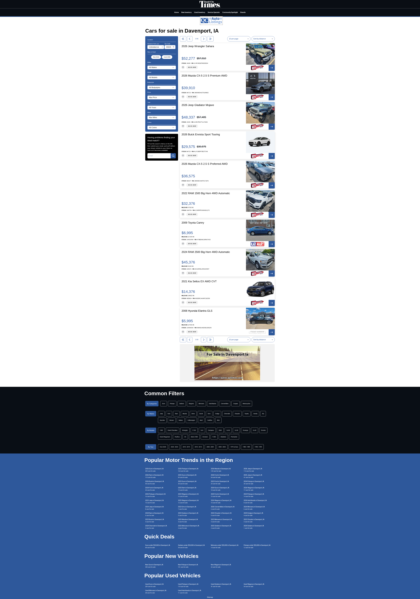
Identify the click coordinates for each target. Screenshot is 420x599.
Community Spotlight (230, 12)
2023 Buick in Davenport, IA (154, 521)
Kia (263, 413)
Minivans (201, 403)
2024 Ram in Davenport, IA (154, 514)
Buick (201, 413)
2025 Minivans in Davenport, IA (188, 527)
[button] (249, 230)
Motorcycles (246, 403)
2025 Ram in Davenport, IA (187, 489)
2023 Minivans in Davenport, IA (221, 521)
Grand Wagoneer (165, 437)
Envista (263, 430)
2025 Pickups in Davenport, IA (155, 495)
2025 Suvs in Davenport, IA (187, 476)
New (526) (156, 57)
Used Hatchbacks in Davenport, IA (189, 592)
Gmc (209, 413)
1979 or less (234, 447)
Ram (176, 413)
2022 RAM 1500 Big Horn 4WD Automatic (206, 193)
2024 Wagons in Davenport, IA (221, 502)
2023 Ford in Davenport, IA (220, 482)
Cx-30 (254, 430)
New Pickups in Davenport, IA (188, 566)
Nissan (172, 420)
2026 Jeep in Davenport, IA (253, 470)
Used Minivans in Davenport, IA (155, 592)
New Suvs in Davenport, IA (154, 566)
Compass (211, 430)
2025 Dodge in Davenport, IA (253, 514)
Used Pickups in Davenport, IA (188, 585)
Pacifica (177, 437)
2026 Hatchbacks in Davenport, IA (255, 502)
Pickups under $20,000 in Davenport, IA (257, 546)
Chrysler (237, 413)
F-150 (194, 430)
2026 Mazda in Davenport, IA (221, 470)
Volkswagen (191, 420)
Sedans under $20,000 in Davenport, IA (191, 546)
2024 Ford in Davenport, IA (154, 489)
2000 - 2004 (222, 447)
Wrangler (185, 430)
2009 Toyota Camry (193, 222)
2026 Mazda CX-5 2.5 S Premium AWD (204, 75)
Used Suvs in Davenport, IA (154, 585)
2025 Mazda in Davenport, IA (188, 521)
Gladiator (223, 437)
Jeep (161, 413)
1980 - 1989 (246, 447)
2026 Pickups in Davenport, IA (188, 470)
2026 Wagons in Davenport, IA (254, 489)
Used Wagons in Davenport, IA (254, 585)
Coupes (235, 403)
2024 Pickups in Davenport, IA (254, 482)
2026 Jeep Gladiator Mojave (198, 105)
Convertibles (224, 403)
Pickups (172, 403)
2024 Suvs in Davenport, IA (220, 489)
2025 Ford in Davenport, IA (220, 495)
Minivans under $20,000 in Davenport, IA (224, 546)
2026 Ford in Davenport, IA (220, 476)
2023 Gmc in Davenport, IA (187, 508)
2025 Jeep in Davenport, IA (253, 476)
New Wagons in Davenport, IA (221, 566)
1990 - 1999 (258, 447)
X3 (185, 437)
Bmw (193, 413)
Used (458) (167, 57)
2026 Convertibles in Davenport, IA (222, 508)
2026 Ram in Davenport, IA (154, 476)
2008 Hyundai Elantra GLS (197, 311)
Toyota (247, 413)
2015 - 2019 (186, 447)
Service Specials (214, 12)
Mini (218, 420)
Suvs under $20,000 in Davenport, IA (157, 546)
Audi (201, 420)
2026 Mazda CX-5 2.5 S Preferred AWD (205, 164)
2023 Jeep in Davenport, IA (154, 502)
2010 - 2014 (198, 447)
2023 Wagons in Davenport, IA (188, 495)
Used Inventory (199, 12)
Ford (169, 413)
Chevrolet (227, 413)
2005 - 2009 (210, 447)
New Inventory (186, 12)
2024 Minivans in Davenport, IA (254, 508)
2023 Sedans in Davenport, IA (188, 514)
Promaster (234, 437)
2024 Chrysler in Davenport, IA (221, 514)
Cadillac (209, 420)
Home (176, 12)
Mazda (185, 413)
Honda (255, 413)
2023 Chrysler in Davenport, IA (254, 521)
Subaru (181, 420)
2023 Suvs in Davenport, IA (187, 482)
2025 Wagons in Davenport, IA (188, 502)
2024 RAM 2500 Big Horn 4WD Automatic (206, 252)
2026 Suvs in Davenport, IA (154, 470)
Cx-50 (228, 430)
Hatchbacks (212, 403)
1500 (161, 430)
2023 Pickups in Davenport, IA (254, 495)
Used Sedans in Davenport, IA (221, 585)
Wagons (191, 403)
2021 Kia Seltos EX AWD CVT (199, 281)
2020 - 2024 (174, 447)
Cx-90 (236, 430)
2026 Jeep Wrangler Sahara (198, 46)
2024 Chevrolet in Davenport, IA (156, 527)
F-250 (214, 437)
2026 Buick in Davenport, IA (154, 482)
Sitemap (210, 597)
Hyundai (162, 420)
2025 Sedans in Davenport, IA (221, 527)
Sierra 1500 (194, 437)
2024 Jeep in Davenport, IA (154, 508)
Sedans (181, 403)
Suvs (163, 403)
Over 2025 (163, 447)
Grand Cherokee (172, 430)
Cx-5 (202, 430)
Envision (205, 437)
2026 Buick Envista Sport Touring (201, 134)
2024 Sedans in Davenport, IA (254, 527)
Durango (245, 430)
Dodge (217, 413)
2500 (220, 430)
